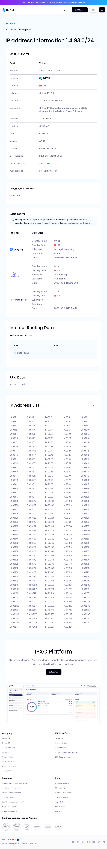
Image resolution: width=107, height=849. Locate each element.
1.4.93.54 (67, 459)
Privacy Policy (8, 757)
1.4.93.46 (14, 454)
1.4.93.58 (49, 463)
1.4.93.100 (85, 496)
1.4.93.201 (14, 584)
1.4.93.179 (67, 563)
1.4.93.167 (31, 555)
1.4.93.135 (85, 526)
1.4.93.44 (67, 450)
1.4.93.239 (67, 614)
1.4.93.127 (31, 522)
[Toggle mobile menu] (102, 9)
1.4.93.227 (32, 605)
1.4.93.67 (31, 471)
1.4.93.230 (85, 605)
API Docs (58, 811)
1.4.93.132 (31, 526)
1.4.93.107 (31, 505)
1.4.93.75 (85, 475)
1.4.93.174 (67, 559)
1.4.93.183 (49, 568)
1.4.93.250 (85, 622)
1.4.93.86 (14, 488)
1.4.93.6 (13, 421)
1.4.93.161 (14, 551)
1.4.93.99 (67, 496)
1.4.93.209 (67, 589)
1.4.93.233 (49, 610)
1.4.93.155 (85, 543)
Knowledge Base (62, 783)
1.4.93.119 (67, 513)
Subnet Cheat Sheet (63, 792)
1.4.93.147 (31, 538)
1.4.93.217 (31, 597)
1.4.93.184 (67, 568)
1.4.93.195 (85, 576)
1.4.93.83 (49, 484)
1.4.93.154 (67, 543)
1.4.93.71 (13, 475)
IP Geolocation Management (67, 752)
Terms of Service (9, 766)
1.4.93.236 (14, 614)
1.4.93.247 (32, 622)
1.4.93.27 (31, 438)
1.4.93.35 (85, 442)
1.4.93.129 (67, 522)
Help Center (60, 806)
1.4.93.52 (31, 459)
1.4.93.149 (67, 538)
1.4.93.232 (32, 610)
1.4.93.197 (31, 580)
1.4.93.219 (67, 597)
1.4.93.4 (66, 417)
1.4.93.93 (49, 492)
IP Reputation (60, 747)
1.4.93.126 (14, 522)
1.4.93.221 (14, 601)
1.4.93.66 (14, 471)
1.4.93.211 (14, 593)
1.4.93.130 (85, 522)
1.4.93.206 (14, 589)
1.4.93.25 (85, 434)
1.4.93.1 (13, 417)
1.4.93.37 (31, 446)
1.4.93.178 (49, 563)
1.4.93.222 (32, 601)
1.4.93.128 (49, 522)
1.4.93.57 (31, 463)
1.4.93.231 (14, 610)
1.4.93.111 (13, 509)
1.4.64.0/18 (15, 195)
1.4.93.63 (49, 467)
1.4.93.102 (31, 501)
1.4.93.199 (67, 580)
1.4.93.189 (67, 572)
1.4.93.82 (31, 484)
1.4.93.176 (14, 563)
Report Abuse (61, 802)
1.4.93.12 (31, 425)
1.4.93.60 (85, 463)
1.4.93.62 (31, 467)
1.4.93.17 (31, 429)
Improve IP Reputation (11, 788)
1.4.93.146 (14, 538)
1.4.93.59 (67, 463)
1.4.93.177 (31, 563)
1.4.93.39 (67, 446)
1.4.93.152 (31, 543)
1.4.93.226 (14, 605)
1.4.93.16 (13, 429)
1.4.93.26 (14, 438)
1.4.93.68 (49, 471)
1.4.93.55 (85, 459)
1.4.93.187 (31, 572)
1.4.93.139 (67, 530)
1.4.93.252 (32, 626)
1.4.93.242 (32, 618)
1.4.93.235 (85, 610)
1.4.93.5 (84, 417)
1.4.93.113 (49, 509)
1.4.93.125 (85, 517)
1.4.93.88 (49, 488)
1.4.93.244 (68, 618)
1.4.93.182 (31, 568)
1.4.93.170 (85, 555)
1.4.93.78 (49, 480)
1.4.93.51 (13, 459)
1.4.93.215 (85, 593)
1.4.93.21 (13, 434)
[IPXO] (8, 10)
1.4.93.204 (67, 584)
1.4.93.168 (49, 555)
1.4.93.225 (85, 601)
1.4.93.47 (31, 454)
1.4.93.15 (84, 425)
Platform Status (61, 797)
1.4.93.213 (49, 593)
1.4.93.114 (67, 509)
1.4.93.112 (31, 509)
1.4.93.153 (49, 543)
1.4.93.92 (31, 492)
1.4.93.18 (49, 429)
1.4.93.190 (85, 572)
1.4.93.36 (14, 446)
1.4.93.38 (49, 446)
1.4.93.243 (50, 618)
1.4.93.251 (14, 626)
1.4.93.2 (30, 417)
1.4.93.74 (67, 475)
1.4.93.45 (85, 450)
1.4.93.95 (85, 492)
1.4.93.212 (31, 593)
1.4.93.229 (67, 605)
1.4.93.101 (14, 501)
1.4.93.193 (49, 576)
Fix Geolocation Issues (11, 792)
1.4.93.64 (67, 467)
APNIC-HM (44, 163)
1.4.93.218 (49, 597)
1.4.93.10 (84, 421)
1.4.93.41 (13, 450)
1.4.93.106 (14, 505)
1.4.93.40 (85, 446)
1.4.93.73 (49, 475)
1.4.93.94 (67, 492)
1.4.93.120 (85, 513)
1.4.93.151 (14, 543)
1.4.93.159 (67, 547)
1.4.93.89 (67, 488)
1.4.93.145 (85, 534)
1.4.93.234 (67, 610)
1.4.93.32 (31, 442)
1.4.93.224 (67, 601)
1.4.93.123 (49, 517)
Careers (5, 752)
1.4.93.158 (49, 547)
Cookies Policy (8, 761)
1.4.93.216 (14, 597)
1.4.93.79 (67, 480)
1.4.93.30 (85, 438)
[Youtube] (72, 841)
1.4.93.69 (67, 471)
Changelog (60, 788)
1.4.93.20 (85, 429)
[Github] (88, 841)
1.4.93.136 (14, 530)
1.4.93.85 (85, 484)
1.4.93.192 (31, 576)
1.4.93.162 (31, 551)
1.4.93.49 (67, 454)
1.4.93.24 (67, 434)
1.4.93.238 (49, 614)
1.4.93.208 (50, 589)
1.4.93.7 (30, 421)
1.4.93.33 (49, 442)
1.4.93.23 (49, 434)
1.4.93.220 (85, 597)
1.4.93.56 (14, 463)
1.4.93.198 (49, 580)
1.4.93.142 (31, 534)
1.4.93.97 (31, 496)
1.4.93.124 (67, 517)
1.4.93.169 (67, 555)
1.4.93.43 (49, 450)
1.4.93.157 (31, 547)
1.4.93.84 (67, 484)
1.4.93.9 (66, 421)
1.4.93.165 (85, 551)
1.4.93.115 (85, 509)
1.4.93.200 (85, 580)
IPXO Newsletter (9, 747)
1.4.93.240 (85, 614)
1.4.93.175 (85, 559)
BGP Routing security (63, 757)
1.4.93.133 (49, 526)
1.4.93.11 (13, 425)
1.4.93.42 (31, 450)
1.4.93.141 (14, 534)
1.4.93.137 (31, 530)
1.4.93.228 (49, 605)
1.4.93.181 (14, 568)
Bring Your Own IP (9, 806)
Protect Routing (8, 797)
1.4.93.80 (85, 480)
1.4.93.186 (14, 572)
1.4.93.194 (67, 576)
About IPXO (6, 738)
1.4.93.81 (13, 484)
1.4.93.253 (49, 626)
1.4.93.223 (49, 601)
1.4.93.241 (14, 618)
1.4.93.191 (14, 576)
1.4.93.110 (85, 505)
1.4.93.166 (14, 555)
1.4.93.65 (85, 467)
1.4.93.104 (67, 501)
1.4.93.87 (31, 488)
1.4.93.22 (31, 434)
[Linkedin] (83, 841)
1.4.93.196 (14, 580)
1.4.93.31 (13, 442)
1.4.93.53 (49, 459)
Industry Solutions (9, 811)
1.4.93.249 (67, 622)
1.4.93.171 (14, 559)
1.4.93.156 (14, 547)
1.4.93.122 (31, 517)
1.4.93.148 (49, 538)
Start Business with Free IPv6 (14, 802)
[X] (78, 841)
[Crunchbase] (93, 841)
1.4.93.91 (13, 492)
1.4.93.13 (49, 425)
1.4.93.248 (50, 622)
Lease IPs (59, 738)
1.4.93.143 (49, 534)
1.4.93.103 (49, 501)
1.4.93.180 (85, 563)
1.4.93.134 (67, 526)
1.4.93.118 (49, 513)
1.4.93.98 (49, 496)
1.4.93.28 (49, 438)
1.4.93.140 (85, 530)
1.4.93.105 (85, 501)
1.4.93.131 (14, 526)
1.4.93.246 (14, 622)
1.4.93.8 (48, 421)
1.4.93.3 (48, 417)
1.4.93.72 (31, 475)
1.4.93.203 (49, 584)
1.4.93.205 (85, 584)
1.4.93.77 (31, 480)
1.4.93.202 (32, 584)
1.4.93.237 (32, 614)
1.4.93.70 (85, 471)
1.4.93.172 (31, 559)
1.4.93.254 (67, 626)
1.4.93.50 (85, 454)
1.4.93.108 (49, 505)
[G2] (98, 841)
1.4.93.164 (67, 551)
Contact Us (6, 743)
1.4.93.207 (32, 589)
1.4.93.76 (14, 480)
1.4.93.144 (67, 534)
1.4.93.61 (13, 467)
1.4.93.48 (49, 454)
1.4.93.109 (67, 505)
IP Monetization (61, 743)
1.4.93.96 (14, 496)
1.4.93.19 (66, 429)
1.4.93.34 (67, 442)
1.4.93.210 (85, 589)
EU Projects (6, 771)
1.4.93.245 (85, 618)
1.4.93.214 (67, 593)
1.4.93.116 (14, 513)
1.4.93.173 (49, 559)
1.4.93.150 (85, 538)
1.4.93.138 (49, 530)
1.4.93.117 (31, 513)
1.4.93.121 (14, 517)
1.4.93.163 (49, 551)
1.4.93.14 (67, 425)
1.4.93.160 (85, 547)
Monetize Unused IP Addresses (15, 783)
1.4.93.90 (85, 488)
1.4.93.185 (85, 568)
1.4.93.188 (49, 572)
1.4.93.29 (67, 438)
